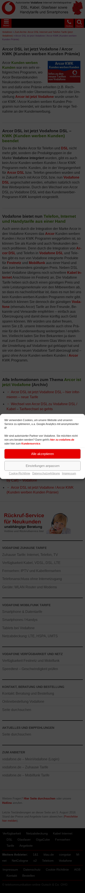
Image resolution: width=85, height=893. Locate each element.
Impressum (69, 473)
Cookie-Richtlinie (19, 473)
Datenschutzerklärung (46, 473)
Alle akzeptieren (42, 454)
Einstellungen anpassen (43, 466)
